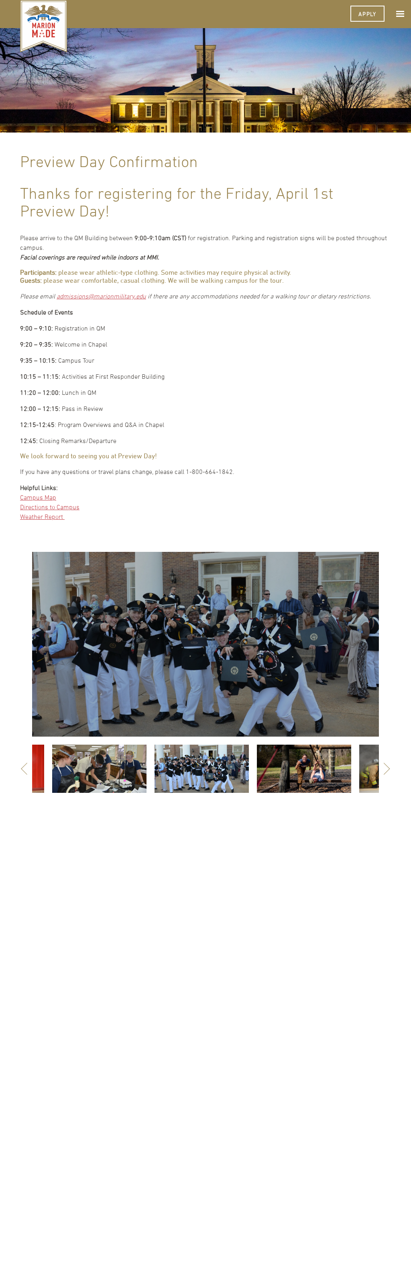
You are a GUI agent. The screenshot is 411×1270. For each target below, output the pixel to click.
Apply (367, 13)
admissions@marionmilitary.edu (101, 296)
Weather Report (42, 516)
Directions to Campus (49, 506)
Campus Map (38, 497)
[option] (205, 644)
